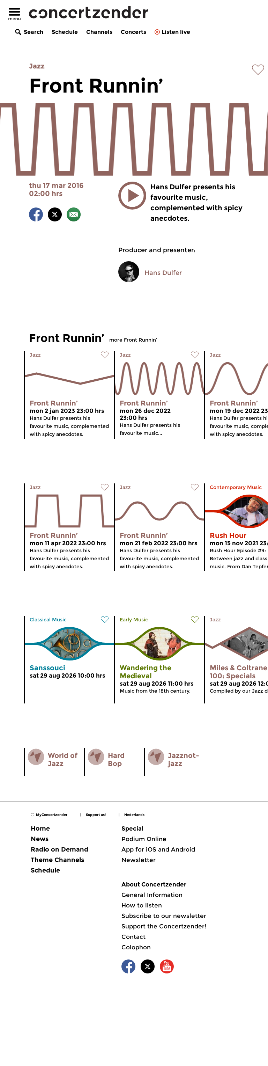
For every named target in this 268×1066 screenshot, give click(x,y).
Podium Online (143, 838)
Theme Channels (57, 860)
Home (40, 828)
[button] (132, 196)
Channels (99, 32)
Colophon (136, 947)
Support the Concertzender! (163, 926)
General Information (152, 894)
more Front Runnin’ (133, 340)
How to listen (141, 905)
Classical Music (48, 619)
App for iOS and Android (158, 849)
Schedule (65, 32)
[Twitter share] (55, 215)
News (40, 839)
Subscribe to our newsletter (163, 915)
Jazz (37, 66)
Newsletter (138, 859)
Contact (133, 936)
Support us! (96, 814)
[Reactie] (74, 215)
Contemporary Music (236, 487)
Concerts (133, 32)
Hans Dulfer (163, 273)
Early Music (134, 619)
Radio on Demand (59, 849)
